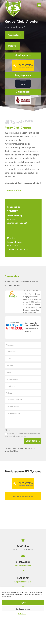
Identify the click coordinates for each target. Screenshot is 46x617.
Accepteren (23, 603)
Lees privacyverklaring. (17, 436)
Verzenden (31, 440)
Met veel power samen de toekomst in (23, 496)
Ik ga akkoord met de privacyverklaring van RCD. (22, 434)
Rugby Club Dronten (22, 582)
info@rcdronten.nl (23, 565)
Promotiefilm (14, 190)
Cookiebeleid (22, 614)
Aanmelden (14, 35)
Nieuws (12, 46)
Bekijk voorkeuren (23, 609)
